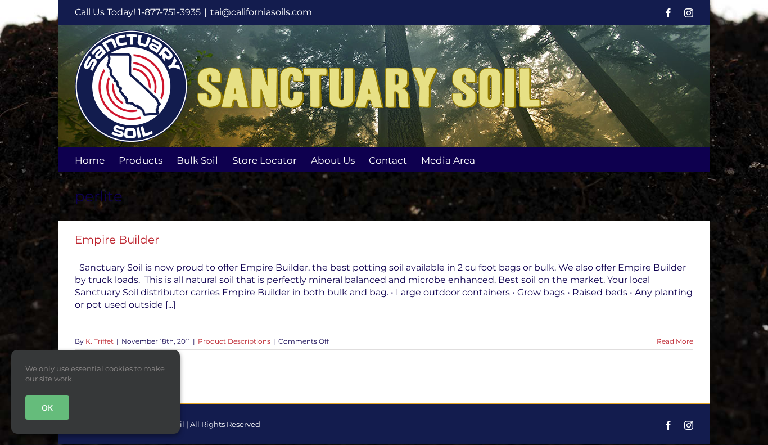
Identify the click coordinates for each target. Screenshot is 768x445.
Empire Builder (117, 239)
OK (47, 407)
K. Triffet (99, 341)
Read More (675, 341)
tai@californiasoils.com (261, 12)
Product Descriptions (234, 341)
